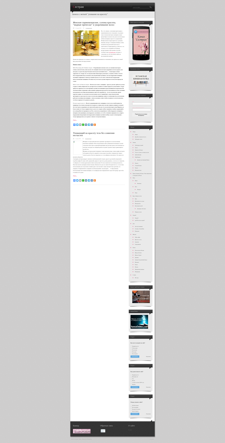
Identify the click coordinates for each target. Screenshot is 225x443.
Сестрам (78, 6)
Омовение (139, 183)
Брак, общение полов (137, 196)
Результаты (148, 356)
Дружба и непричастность (140, 136)
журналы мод (112, 52)
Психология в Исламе (139, 250)
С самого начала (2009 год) (138, 382)
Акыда (134, 131)
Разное (134, 247)
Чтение (136, 168)
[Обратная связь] (103, 432)
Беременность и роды (139, 201)
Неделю (133, 384)
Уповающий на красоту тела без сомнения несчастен (93, 134)
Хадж (136, 192)
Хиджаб (134, 215)
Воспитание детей (139, 206)
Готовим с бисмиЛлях (139, 228)
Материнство (138, 203)
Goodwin (152, 439)
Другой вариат (135, 411)
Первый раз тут (135, 346)
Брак (136, 198)
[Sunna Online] (139, 328)
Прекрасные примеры (139, 269)
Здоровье (137, 242)
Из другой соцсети (136, 409)
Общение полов (138, 212)
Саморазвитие (138, 244)
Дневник (137, 257)
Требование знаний (139, 145)
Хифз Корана (137, 157)
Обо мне (137, 277)
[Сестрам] (82, 433)
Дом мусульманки (139, 226)
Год (133, 378)
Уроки (136, 147)
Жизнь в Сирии (138, 255)
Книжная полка (138, 170)
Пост (136, 186)
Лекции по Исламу (139, 150)
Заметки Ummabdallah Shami (141, 260)
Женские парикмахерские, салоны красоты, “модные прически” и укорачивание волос (94, 23)
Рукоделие (137, 231)
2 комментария (89, 28)
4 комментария (88, 138)
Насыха (136, 267)
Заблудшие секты (138, 139)
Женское (134, 234)
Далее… (75, 120)
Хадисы (136, 163)
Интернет (137, 262)
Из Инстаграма (135, 405)
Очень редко (134, 348)
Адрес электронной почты (138, 107)
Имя (133, 101)
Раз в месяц (134, 350)
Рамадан (139, 189)
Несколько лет (135, 376)
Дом (134, 223)
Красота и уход (138, 239)
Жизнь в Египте (138, 252)
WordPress (90, 439)
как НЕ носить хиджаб (139, 220)
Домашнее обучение (141, 208)
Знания (134, 142)
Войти (80, 439)
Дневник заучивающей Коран (143, 160)
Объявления (137, 271)
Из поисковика (135, 407)
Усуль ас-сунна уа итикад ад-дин (142, 152)
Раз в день (134, 352)
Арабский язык (138, 154)
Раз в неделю (135, 353)
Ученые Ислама (138, 165)
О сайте (134, 275)
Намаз (136, 180)
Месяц (133, 380)
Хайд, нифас (137, 237)
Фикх (134, 177)
